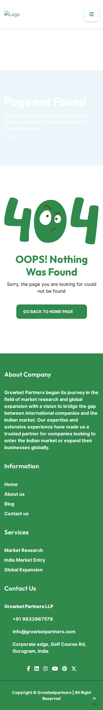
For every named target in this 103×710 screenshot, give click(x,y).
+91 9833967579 (33, 619)
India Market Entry (24, 560)
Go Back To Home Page (48, 311)
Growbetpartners (54, 692)
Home (11, 484)
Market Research (23, 550)
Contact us (16, 513)
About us (14, 494)
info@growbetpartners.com (44, 631)
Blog (9, 504)
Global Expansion (23, 570)
